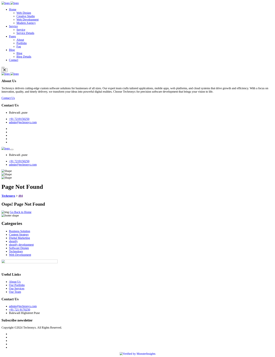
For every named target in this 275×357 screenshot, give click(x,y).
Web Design (23, 12)
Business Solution (19, 231)
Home (12, 9)
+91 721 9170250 (19, 309)
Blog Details (23, 56)
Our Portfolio (17, 285)
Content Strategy (19, 234)
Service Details (25, 33)
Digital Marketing (19, 237)
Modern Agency (26, 23)
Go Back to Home (20, 212)
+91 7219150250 (19, 118)
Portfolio (21, 43)
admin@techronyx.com (23, 122)
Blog (12, 49)
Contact (13, 60)
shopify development (21, 244)
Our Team (15, 291)
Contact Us (8, 98)
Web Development (27, 19)
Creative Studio (25, 16)
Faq (18, 46)
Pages (12, 36)
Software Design (19, 248)
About (20, 39)
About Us (15, 281)
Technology (16, 251)
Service (13, 26)
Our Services (16, 288)
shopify (13, 241)
